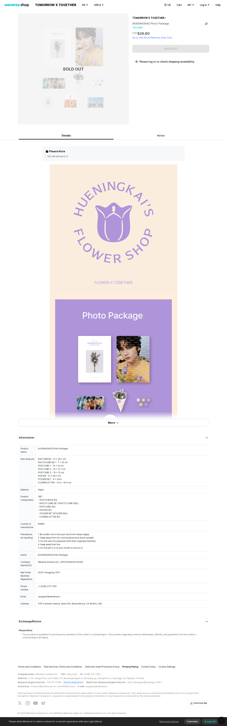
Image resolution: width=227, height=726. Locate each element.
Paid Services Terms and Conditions (63, 666)
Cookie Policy (148, 666)
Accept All (210, 721)
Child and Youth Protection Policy (102, 666)
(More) (98, 721)
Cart (179, 5)
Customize (192, 721)
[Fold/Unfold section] (113, 437)
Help (218, 5)
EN (83, 5)
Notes (161, 135)
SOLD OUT (171, 48)
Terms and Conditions (29, 666)
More (111, 422)
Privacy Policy (130, 666)
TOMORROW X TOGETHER (148, 17)
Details (66, 135)
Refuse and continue (169, 721)
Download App (200, 703)
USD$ (97, 5)
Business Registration (73, 682)
